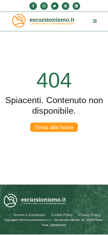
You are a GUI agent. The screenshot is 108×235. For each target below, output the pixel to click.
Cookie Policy (62, 215)
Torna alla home (54, 127)
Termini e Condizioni (29, 215)
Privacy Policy (89, 215)
